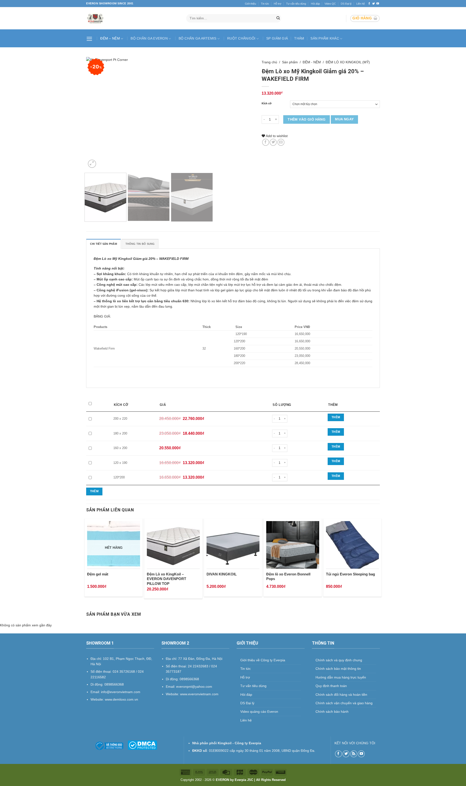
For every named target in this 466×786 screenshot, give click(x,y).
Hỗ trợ (277, 3)
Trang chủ (269, 62)
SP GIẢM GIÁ (277, 38)
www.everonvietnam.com (199, 694)
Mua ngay (344, 119)
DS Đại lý (346, 3)
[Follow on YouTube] (377, 3)
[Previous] (95, 113)
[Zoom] (92, 164)
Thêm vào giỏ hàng (306, 119)
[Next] (245, 113)
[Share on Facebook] (265, 142)
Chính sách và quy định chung (339, 660)
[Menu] (90, 38)
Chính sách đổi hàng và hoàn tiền (341, 694)
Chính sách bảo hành (332, 711)
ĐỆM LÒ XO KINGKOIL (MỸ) (348, 62)
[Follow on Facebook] (369, 3)
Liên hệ (360, 3)
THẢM (299, 38)
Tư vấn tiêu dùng (296, 3)
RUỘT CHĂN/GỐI (241, 38)
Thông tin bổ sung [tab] (140, 243)
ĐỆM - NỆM (312, 62)
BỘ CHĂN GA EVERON (149, 38)
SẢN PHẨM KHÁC (324, 38)
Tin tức (265, 3)
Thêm (336, 417)
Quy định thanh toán (331, 686)
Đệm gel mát (97, 574)
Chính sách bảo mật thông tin (338, 669)
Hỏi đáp (315, 3)
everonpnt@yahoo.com (194, 686)
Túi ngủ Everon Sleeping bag (350, 574)
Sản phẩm (290, 62)
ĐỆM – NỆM (110, 38)
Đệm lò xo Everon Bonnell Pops (288, 576)
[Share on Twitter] (273, 142)
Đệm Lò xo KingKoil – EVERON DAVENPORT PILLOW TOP (166, 579)
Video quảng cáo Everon (259, 711)
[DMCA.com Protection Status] (142, 745)
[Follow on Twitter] (373, 3)
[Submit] (278, 18)
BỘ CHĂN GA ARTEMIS (197, 38)
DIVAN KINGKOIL (222, 574)
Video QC (330, 3)
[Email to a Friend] (280, 142)
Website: (173, 694)
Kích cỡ (267, 103)
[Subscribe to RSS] (353, 753)
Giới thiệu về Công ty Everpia (262, 660)
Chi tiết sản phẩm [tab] (103, 243)
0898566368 (189, 679)
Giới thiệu (250, 3)
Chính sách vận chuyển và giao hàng (344, 703)
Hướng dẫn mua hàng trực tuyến (341, 677)
